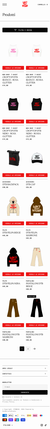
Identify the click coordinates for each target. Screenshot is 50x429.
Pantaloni (29, 275)
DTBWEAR (16, 402)
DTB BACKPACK (10, 181)
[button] (5, 4)
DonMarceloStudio (9, 404)
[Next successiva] (33, 342)
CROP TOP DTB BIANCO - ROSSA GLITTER (33, 79)
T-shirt (14, 73)
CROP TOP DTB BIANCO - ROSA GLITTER (10, 79)
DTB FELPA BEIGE (11, 228)
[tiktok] (44, 418)
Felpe (4, 225)
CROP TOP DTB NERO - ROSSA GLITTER (32, 131)
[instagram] (40, 418)
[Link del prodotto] (12, 50)
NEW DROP (6, 73)
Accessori (6, 178)
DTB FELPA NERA (11, 278)
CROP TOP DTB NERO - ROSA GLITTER (10, 131)
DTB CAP (29, 181)
